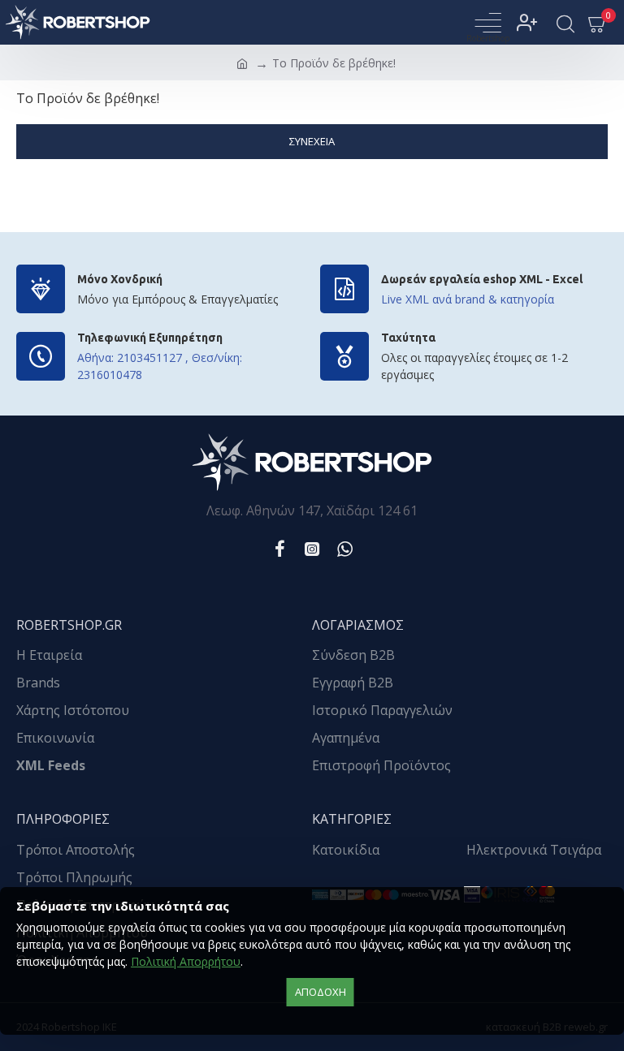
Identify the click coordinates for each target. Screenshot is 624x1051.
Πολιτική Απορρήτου (185, 961)
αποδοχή (320, 991)
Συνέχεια (312, 141)
